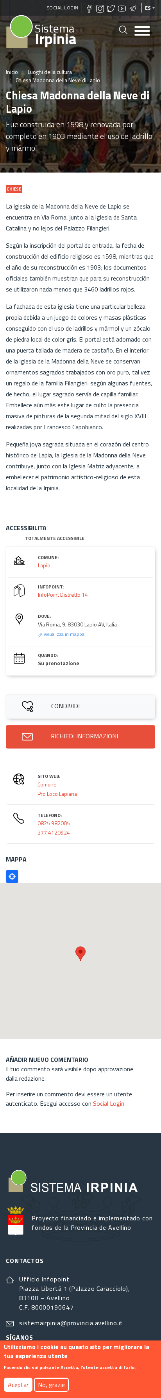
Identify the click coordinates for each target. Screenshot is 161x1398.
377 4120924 (54, 832)
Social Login (63, 7)
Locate (12, 876)
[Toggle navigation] (142, 31)
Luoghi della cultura (50, 72)
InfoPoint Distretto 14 (63, 594)
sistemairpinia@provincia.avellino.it (71, 1323)
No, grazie (51, 1384)
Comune (47, 784)
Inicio (12, 72)
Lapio (44, 565)
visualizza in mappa (63, 634)
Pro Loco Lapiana (57, 794)
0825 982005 (54, 823)
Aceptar (18, 1384)
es (148, 8)
